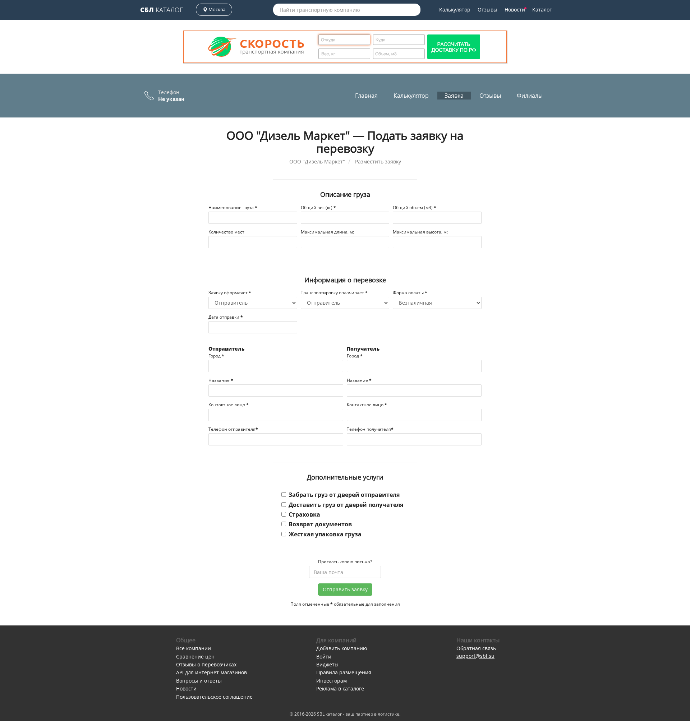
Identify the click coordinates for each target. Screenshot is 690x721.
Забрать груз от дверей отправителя (344, 495)
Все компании (193, 648)
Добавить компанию (341, 648)
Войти (323, 656)
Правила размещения (343, 672)
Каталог (161, 9)
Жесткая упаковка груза (325, 534)
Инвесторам (331, 680)
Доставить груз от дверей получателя (346, 505)
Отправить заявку (345, 589)
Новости (515, 9)
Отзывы (487, 9)
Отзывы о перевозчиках (206, 664)
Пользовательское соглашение (214, 696)
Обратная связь (476, 648)
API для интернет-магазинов (211, 672)
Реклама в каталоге (340, 688)
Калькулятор (454, 9)
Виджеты (327, 664)
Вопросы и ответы (199, 680)
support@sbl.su (475, 655)
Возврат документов (320, 524)
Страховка (304, 514)
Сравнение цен (195, 656)
